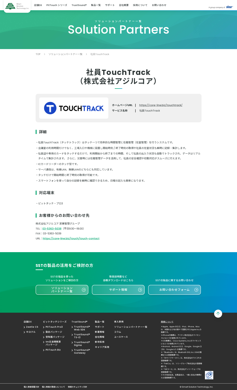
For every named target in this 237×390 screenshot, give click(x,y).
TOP (38, 54)
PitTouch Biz (53, 350)
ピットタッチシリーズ (55, 321)
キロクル (31, 332)
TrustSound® (79, 5)
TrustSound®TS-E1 (82, 336)
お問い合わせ (159, 5)
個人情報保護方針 (31, 387)
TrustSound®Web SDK (82, 328)
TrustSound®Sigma (82, 344)
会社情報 (99, 337)
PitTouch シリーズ (56, 5)
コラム (117, 332)
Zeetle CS (32, 327)
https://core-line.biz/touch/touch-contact (71, 238)
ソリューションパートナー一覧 (65, 54)
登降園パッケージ (55, 337)
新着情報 (99, 332)
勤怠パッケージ (54, 332)
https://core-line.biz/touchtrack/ (161, 105)
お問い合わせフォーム (174, 290)
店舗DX (38, 5)
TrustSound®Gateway (82, 351)
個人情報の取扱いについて (53, 387)
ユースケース (121, 337)
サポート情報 (118, 290)
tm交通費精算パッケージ (53, 343)
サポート (110, 5)
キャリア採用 (102, 347)
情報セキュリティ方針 (77, 387)
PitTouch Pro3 (54, 327)
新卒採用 (99, 342)
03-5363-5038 (51, 229)
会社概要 (124, 5)
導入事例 (119, 321)
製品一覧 (96, 5)
